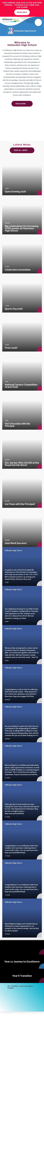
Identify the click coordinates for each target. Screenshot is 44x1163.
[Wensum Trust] (11, 20)
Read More (21, 104)
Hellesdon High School (13, 550)
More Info (22, 12)
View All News (20, 150)
